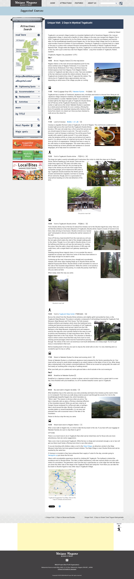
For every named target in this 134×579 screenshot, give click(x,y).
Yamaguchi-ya (52, 455)
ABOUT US (92, 3)
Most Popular (22, 125)
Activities (23, 102)
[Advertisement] (65, 537)
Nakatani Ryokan (78, 92)
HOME (52, 3)
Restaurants (24, 97)
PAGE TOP (119, 523)
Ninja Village (87, 446)
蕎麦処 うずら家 (72, 122)
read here (20, 35)
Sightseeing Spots (27, 86)
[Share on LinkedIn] (59, 506)
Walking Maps (28, 155)
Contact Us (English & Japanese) (67, 569)
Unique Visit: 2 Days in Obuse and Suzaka (60, 517)
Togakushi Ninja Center (67, 314)
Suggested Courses (27, 144)
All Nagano (20, 40)
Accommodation (26, 91)
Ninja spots (21, 132)
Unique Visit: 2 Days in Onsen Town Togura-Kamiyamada (104, 517)
